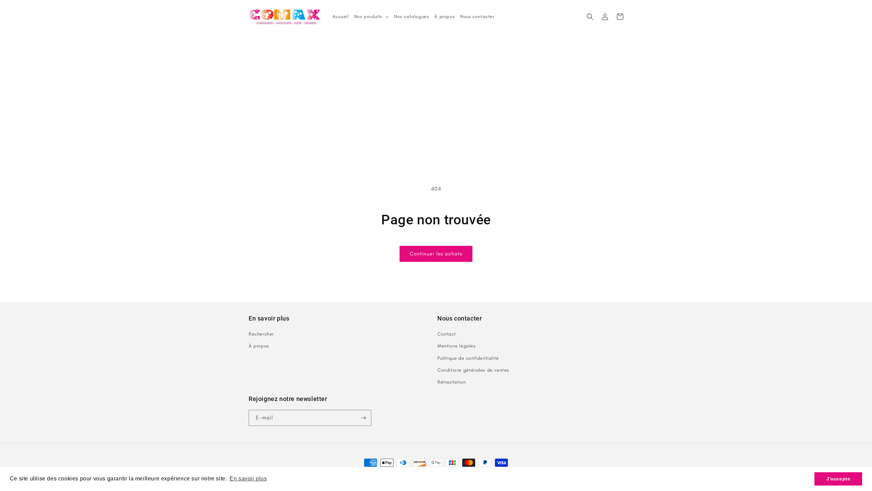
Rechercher (261, 334)
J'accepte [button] (838, 478)
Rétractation (451, 382)
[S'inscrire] (363, 418)
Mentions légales (456, 346)
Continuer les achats (436, 254)
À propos (259, 346)
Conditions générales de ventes (473, 370)
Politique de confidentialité (468, 358)
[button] (589, 16)
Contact (446, 334)
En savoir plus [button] (248, 478)
